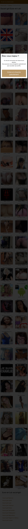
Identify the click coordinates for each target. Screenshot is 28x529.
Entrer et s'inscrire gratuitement (14, 73)
